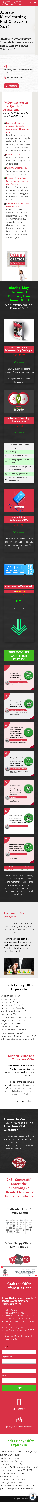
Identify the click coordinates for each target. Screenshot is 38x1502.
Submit (19, 1388)
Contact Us (11, 85)
